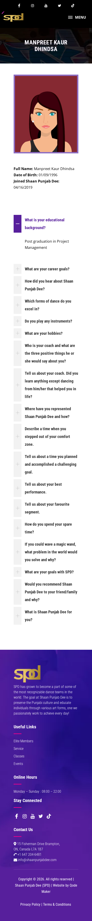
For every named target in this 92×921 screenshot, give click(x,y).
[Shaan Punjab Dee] (13, 17)
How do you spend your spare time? (48, 528)
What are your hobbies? (44, 333)
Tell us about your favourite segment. (47, 508)
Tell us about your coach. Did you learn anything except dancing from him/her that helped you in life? (51, 385)
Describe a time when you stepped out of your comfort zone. (47, 436)
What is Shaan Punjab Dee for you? (48, 616)
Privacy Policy (30, 904)
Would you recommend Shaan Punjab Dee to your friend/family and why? (51, 592)
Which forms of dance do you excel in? (48, 305)
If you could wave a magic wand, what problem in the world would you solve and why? (51, 552)
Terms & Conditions (57, 904)
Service (18, 749)
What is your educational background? (45, 224)
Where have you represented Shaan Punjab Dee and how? (48, 412)
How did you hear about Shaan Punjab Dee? (49, 285)
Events (18, 764)
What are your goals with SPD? (49, 572)
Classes (19, 756)
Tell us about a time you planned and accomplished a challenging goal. (51, 464)
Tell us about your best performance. (43, 488)
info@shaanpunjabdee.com (37, 860)
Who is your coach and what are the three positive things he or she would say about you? (50, 353)
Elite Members (23, 741)
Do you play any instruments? (48, 321)
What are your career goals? (47, 269)
